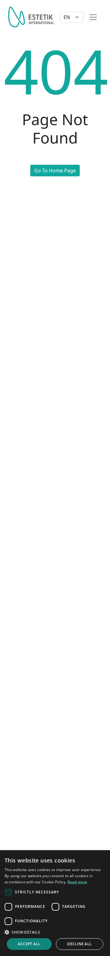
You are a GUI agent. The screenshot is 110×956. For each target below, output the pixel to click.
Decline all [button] (79, 943)
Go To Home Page (55, 170)
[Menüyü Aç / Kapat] (93, 17)
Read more (77, 882)
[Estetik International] (31, 17)
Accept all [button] (29, 943)
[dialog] (55, 903)
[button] (55, 932)
